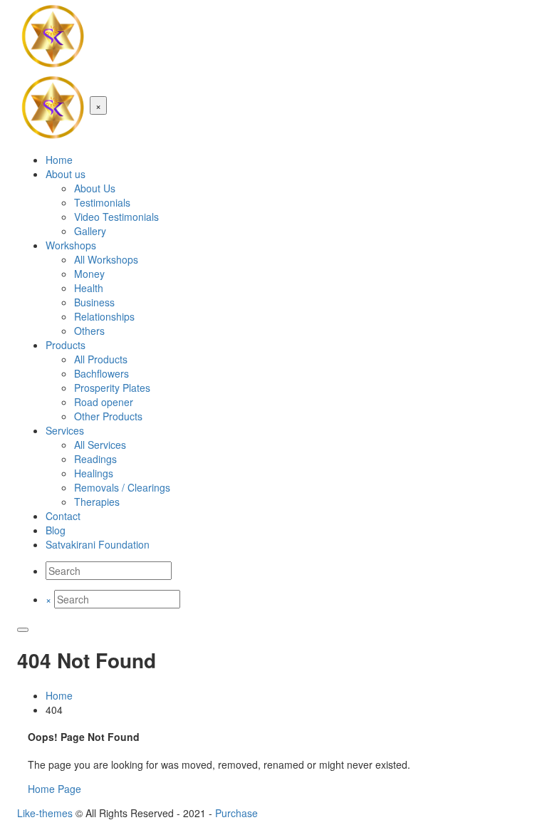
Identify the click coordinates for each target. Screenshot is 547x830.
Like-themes (45, 813)
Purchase (236, 813)
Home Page (54, 789)
